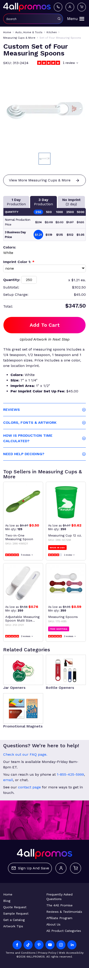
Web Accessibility (71, 952)
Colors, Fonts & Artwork (29, 422)
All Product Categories (63, 931)
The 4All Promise (59, 905)
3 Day (43, 202)
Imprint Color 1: (18, 262)
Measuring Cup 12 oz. (65, 535)
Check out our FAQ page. (25, 754)
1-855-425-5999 (70, 774)
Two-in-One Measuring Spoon (19, 537)
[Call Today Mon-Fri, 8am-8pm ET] (58, 7)
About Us (53, 924)
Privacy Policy (47, 952)
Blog (6, 901)
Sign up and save (33, 868)
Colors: (9, 247)
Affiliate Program (59, 918)
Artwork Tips (13, 926)
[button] (44, 159)
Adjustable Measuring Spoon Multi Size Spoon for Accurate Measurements (22, 618)
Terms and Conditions (21, 952)
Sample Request (16, 913)
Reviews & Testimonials (64, 911)
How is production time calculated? (27, 438)
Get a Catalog (14, 920)
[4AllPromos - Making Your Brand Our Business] (27, 7)
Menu (72, 18)
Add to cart (45, 325)
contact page (29, 787)
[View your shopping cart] (81, 7)
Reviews (11, 409)
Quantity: (11, 280)
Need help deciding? (23, 454)
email (8, 780)
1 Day (16, 202)
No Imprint (71, 202)
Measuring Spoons (63, 617)
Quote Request (14, 907)
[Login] (69, 7)
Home (7, 894)
